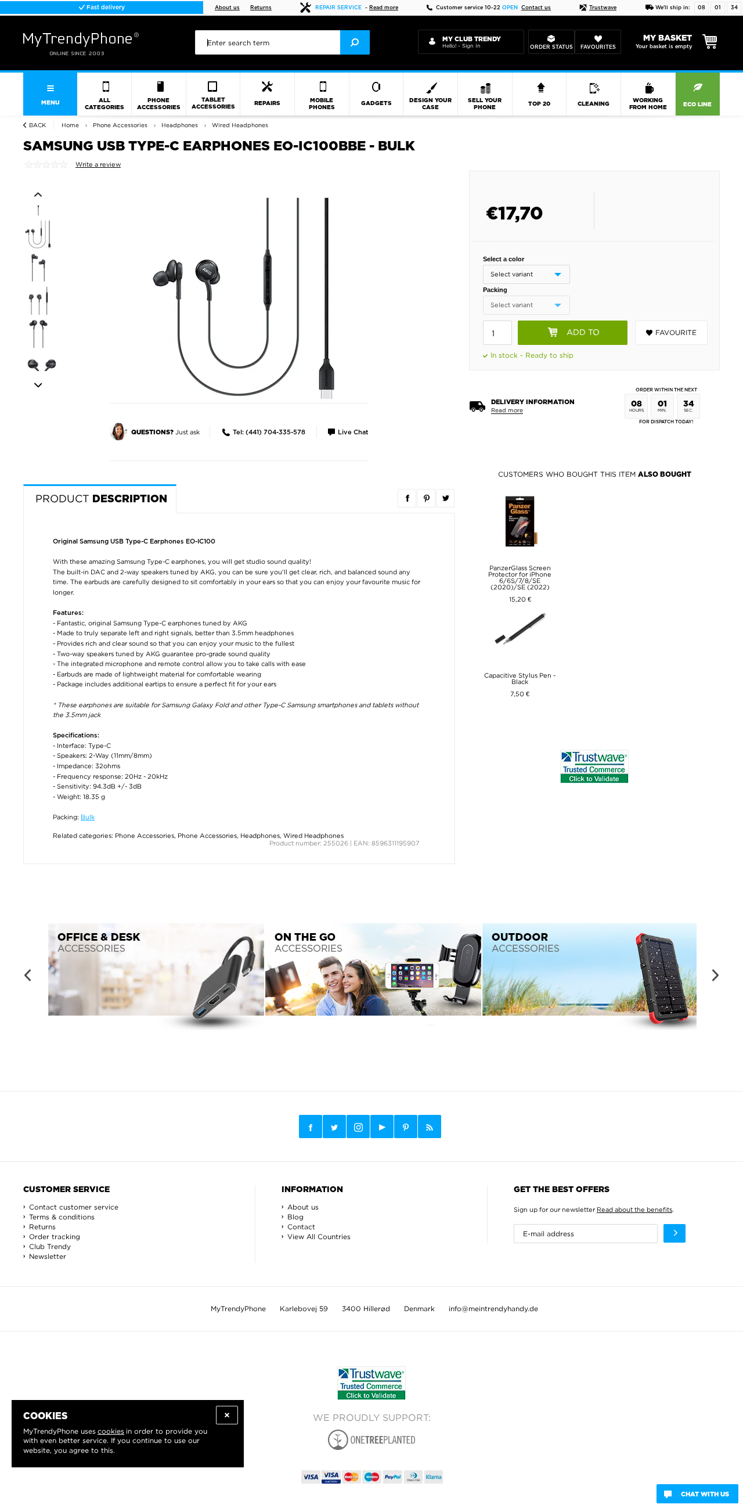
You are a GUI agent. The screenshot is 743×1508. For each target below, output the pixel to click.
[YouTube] (382, 1126)
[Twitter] (334, 1126)
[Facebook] (310, 1126)
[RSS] (429, 1126)
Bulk (88, 817)
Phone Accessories (144, 835)
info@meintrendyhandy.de (493, 1308)
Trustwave (602, 7)
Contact (301, 1226)
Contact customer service (73, 1207)
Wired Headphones (313, 835)
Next (38, 385)
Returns (261, 7)
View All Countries (319, 1236)
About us (227, 7)
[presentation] (282, 42)
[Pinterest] (405, 1127)
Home (70, 125)
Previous (38, 194)
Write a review (98, 164)
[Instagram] (358, 1127)
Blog (295, 1217)
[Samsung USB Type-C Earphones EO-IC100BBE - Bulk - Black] (246, 297)
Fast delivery (105, 7)
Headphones (260, 835)
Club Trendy (50, 1246)
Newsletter (47, 1256)
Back (37, 125)
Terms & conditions (62, 1217)
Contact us (536, 7)
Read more (383, 7)
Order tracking (54, 1236)
